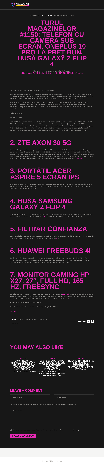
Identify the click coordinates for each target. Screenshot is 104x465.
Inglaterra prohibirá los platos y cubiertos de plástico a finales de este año (81, 365)
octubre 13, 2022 (23, 358)
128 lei (46, 216)
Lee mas (13, 311)
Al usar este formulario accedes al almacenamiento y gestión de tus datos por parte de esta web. (45, 430)
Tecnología (14, 323)
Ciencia (21, 319)
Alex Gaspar (65, 15)
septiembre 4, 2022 (52, 358)
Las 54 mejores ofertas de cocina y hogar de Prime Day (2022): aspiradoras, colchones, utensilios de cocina (23, 366)
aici (57, 238)
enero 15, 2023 (81, 358)
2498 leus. (79, 158)
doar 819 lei (66, 294)
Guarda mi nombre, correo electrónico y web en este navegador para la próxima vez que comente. (45, 404)
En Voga (34, 319)
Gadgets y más (43, 319)
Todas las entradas (57, 71)
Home (36, 71)
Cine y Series (33, 15)
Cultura (27, 319)
